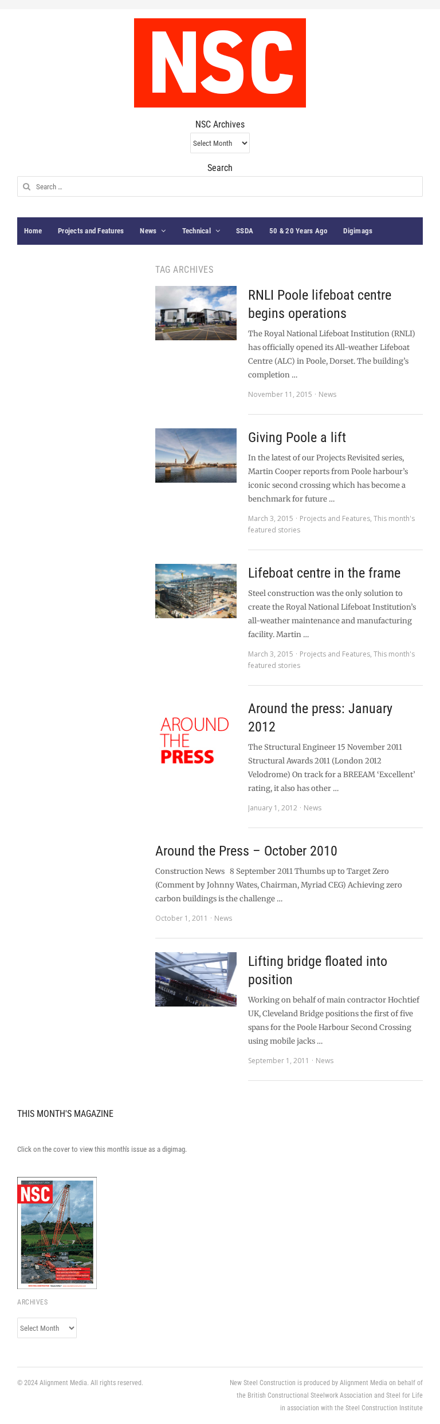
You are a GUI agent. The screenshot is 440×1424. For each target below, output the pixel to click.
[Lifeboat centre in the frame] (196, 591)
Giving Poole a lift (297, 437)
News (148, 230)
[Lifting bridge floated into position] (196, 979)
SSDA (244, 230)
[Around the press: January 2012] (196, 740)
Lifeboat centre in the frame (324, 573)
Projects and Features (91, 230)
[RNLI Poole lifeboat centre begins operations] (196, 313)
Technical (196, 230)
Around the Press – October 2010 (246, 851)
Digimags (357, 230)
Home (33, 230)
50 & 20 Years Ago (298, 230)
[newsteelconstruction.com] (220, 63)
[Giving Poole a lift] (196, 455)
